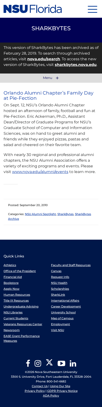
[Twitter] (49, 365)
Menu (48, 78)
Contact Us (40, 386)
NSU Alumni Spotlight (40, 214)
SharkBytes (65, 214)
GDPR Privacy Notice (62, 391)
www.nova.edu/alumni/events (40, 171)
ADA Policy (51, 395)
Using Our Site (60, 386)
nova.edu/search (43, 59)
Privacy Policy (35, 391)
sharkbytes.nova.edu (76, 64)
